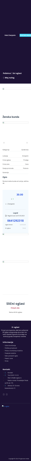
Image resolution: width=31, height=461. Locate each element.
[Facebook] (4, 394)
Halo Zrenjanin (10, 35)
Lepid (15, 213)
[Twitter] (7, 394)
